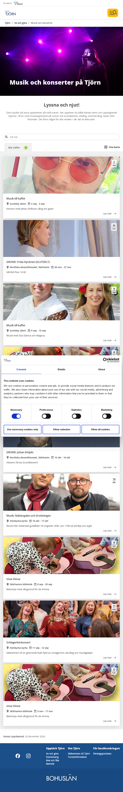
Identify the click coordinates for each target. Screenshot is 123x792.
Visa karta (114, 147)
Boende (50, 763)
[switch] (46, 416)
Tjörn (7, 22)
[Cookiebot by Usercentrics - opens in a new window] (105, 360)
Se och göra (20, 22)
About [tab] (101, 369)
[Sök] (6, 137)
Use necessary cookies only (22, 429)
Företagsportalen (102, 753)
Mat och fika (52, 760)
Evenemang (52, 756)
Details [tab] (62, 369)
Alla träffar (17, 147)
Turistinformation (77, 756)
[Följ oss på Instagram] (28, 755)
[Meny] (112, 12)
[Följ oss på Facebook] (17, 755)
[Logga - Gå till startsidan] (16, 13)
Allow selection (61, 429)
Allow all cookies (100, 429)
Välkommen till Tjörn (79, 753)
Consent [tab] (21, 369)
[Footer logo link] (61, 780)
